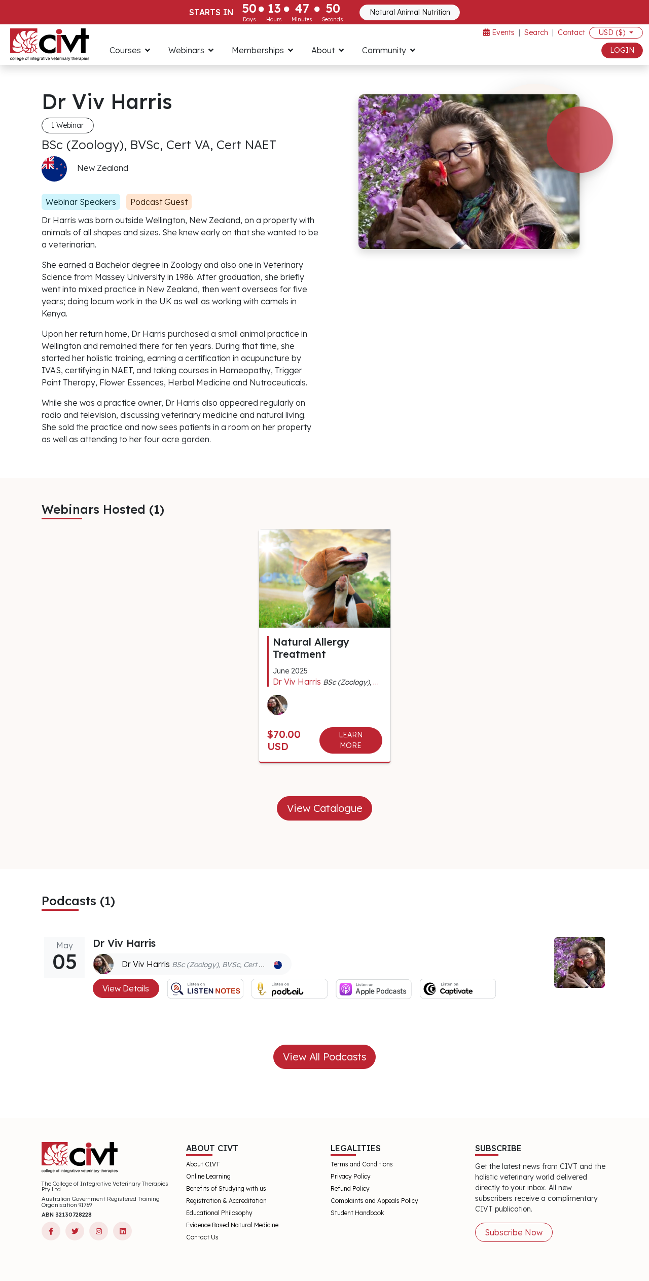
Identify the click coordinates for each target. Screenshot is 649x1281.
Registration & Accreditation (226, 1200)
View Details (125, 988)
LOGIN (622, 50)
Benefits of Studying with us (226, 1188)
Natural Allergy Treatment (311, 647)
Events (502, 32)
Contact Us (202, 1237)
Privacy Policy (351, 1176)
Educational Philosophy (219, 1213)
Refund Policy (350, 1188)
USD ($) (613, 32)
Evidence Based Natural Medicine (232, 1225)
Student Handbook (357, 1213)
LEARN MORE (351, 740)
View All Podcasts (324, 1056)
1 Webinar (67, 125)
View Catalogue (325, 808)
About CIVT (203, 1164)
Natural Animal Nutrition (410, 12)
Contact (571, 32)
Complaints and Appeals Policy (374, 1200)
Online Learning (208, 1176)
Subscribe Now (514, 1232)
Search (536, 32)
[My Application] (49, 44)
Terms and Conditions (362, 1164)
